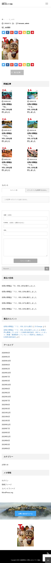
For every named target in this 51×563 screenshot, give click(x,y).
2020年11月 (6, 424)
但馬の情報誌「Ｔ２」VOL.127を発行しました (19, 303)
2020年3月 (6, 432)
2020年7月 (6, 428)
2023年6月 (6, 389)
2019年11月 (6, 436)
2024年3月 (6, 381)
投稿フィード (7, 484)
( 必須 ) (8, 215)
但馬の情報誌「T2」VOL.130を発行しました (18, 286)
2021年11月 (6, 413)
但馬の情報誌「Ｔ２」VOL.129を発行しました (19, 292)
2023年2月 (6, 393)
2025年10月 (6, 361)
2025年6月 (6, 365)
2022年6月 (6, 405)
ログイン (5, 480)
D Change (38, 326)
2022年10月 (6, 397)
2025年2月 (6, 369)
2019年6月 (6, 440)
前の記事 (17, 72)
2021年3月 (6, 420)
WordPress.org (7, 492)
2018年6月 (6, 448)
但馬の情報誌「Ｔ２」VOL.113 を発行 (18, 326)
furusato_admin (23, 23)
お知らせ (5, 464)
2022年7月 (6, 401)
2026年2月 (6, 357)
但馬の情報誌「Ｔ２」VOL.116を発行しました (21, 330)
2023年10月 (6, 385)
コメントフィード (8, 488)
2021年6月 (6, 416)
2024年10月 (6, 373)
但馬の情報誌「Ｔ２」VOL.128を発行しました (19, 297)
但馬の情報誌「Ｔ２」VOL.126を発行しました (19, 309)
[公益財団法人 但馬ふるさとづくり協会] (7, 3)
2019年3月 (6, 444)
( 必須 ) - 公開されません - (14, 222)
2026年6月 (6, 353)
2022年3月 (6, 409)
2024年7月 (6, 377)
